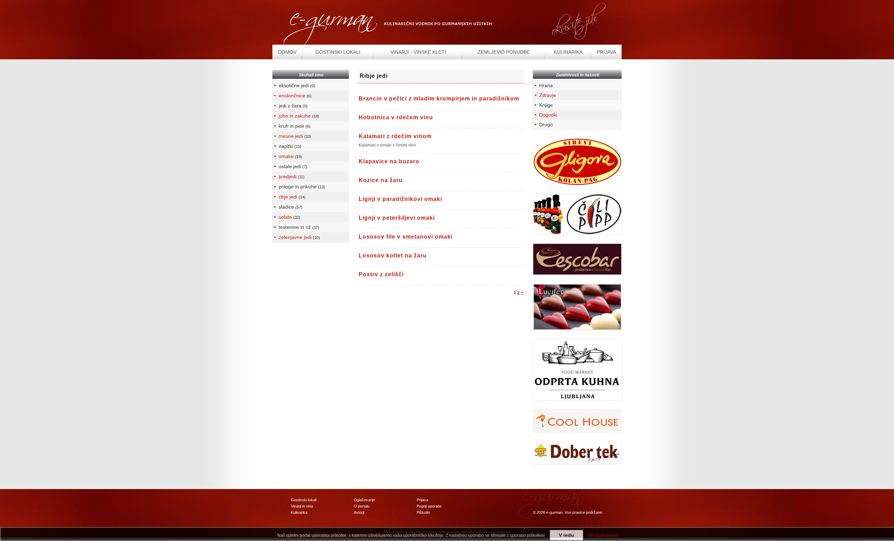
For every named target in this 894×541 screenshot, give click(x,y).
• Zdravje (544, 95)
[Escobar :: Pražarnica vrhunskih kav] (577, 258)
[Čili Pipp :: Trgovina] (577, 214)
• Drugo (543, 124)
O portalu (361, 506)
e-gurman (554, 512)
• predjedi (289, 176)
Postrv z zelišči (381, 274)
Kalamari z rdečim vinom (395, 136)
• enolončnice (292, 95)
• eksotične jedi (294, 85)
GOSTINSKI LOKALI (337, 52)
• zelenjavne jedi (296, 237)
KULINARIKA (568, 52)
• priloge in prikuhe (299, 186)
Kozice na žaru (381, 180)
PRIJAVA (606, 52)
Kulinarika (299, 512)
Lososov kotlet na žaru (393, 255)
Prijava (422, 500)
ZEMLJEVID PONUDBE (504, 52)
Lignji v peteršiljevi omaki (397, 218)
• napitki (287, 146)
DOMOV (287, 52)
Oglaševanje (364, 500)
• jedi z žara (290, 105)
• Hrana (543, 85)
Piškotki (423, 512)
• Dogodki (545, 115)
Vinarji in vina (302, 506)
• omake (287, 156)
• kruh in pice (291, 126)
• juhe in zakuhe (296, 116)
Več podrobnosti (602, 535)
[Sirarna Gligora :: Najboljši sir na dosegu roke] (577, 161)
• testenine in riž (296, 227)
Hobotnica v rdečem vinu (396, 117)
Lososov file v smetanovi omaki (406, 237)
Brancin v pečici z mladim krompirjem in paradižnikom (439, 99)
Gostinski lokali (303, 500)
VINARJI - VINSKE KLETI (418, 52)
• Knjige (543, 105)
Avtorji (359, 512)
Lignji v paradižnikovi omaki (400, 199)
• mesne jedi (292, 136)
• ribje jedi (289, 197)
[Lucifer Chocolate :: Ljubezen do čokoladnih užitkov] (577, 306)
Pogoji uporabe (429, 506)
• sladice (287, 207)
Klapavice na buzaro (389, 161)
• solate (286, 217)
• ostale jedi (290, 166)
